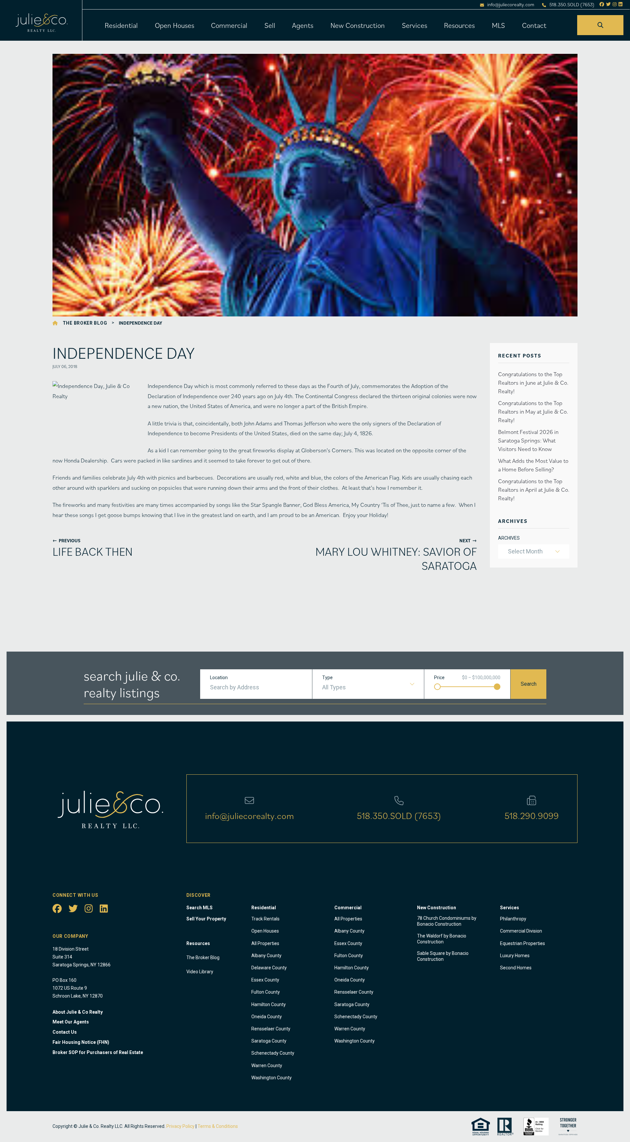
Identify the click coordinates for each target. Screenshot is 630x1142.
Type (327, 677)
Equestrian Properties (522, 943)
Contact (534, 25)
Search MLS (199, 907)
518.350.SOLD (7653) (572, 5)
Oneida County (266, 1016)
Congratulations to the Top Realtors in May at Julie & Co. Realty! (533, 411)
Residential (121, 25)
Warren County (266, 1065)
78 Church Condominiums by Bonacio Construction (446, 921)
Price (439, 677)
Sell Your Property (206, 918)
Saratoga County (268, 1041)
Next (468, 540)
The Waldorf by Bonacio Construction (441, 938)
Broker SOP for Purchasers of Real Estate (97, 1052)
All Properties (265, 943)
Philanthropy (513, 918)
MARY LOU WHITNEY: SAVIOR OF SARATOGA (396, 558)
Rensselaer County (270, 1028)
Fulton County (265, 992)
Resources (459, 25)
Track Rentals (265, 918)
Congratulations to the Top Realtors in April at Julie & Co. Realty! (533, 489)
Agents (302, 25)
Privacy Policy (180, 1126)
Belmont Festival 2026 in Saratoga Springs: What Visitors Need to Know (528, 440)
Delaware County (269, 967)
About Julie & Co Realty (77, 1012)
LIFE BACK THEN (92, 551)
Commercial (229, 25)
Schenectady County (272, 1053)
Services (414, 25)
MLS (498, 25)
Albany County (266, 955)
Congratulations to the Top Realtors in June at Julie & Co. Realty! (533, 382)
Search (528, 684)
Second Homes (516, 967)
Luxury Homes (515, 955)
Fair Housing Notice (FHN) (80, 1042)
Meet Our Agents (70, 1021)
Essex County (265, 979)
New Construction (357, 25)
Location (219, 677)
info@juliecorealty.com (510, 5)
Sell (269, 25)
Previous (66, 540)
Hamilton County (268, 1004)
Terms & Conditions (218, 1126)
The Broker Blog (85, 323)
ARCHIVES (509, 538)
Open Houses (174, 25)
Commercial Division (521, 931)
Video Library (199, 971)
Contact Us (64, 1032)
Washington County (271, 1077)
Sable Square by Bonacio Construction (443, 956)
